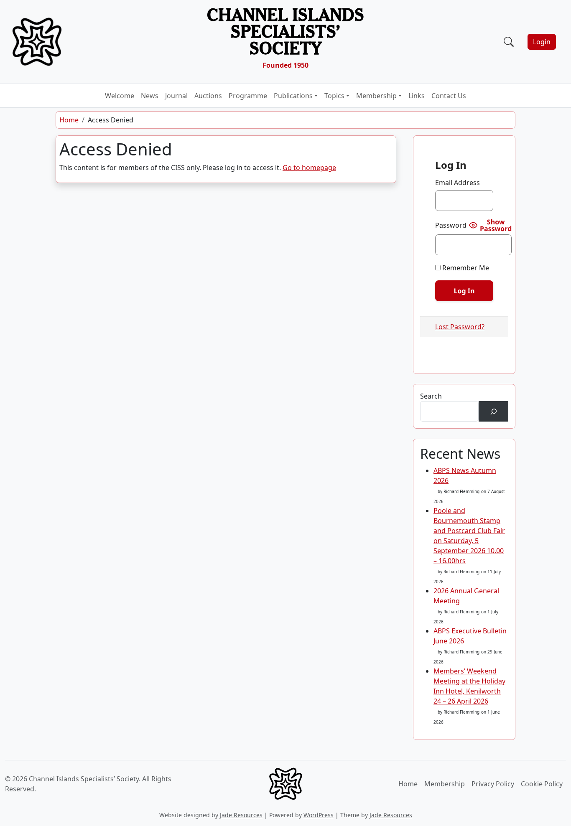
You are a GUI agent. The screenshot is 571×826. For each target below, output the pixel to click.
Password (450, 225)
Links (416, 95)
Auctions (208, 95)
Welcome (119, 95)
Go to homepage (309, 167)
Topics (334, 95)
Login (542, 41)
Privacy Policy (493, 783)
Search (431, 396)
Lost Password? (459, 326)
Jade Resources (241, 815)
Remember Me (465, 267)
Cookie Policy (542, 783)
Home (69, 120)
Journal (176, 95)
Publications (293, 95)
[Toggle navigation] (497, 42)
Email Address (457, 182)
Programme (248, 95)
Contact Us (448, 95)
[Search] (493, 411)
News (149, 95)
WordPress (318, 815)
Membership (376, 95)
